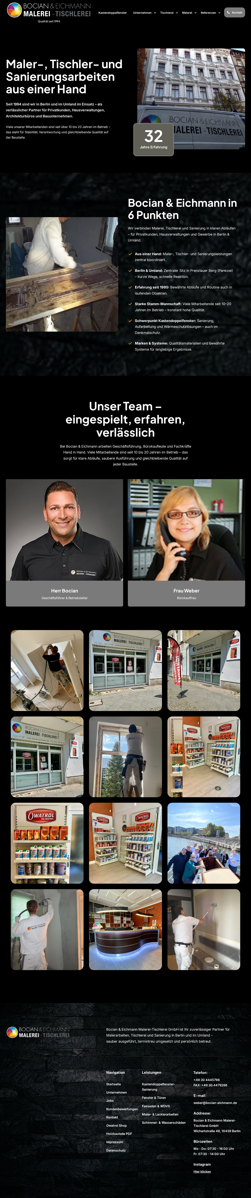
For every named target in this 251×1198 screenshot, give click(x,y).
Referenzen (208, 12)
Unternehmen (142, 12)
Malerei (187, 12)
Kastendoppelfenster (112, 12)
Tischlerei (167, 12)
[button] (144, 13)
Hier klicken (202, 1172)
